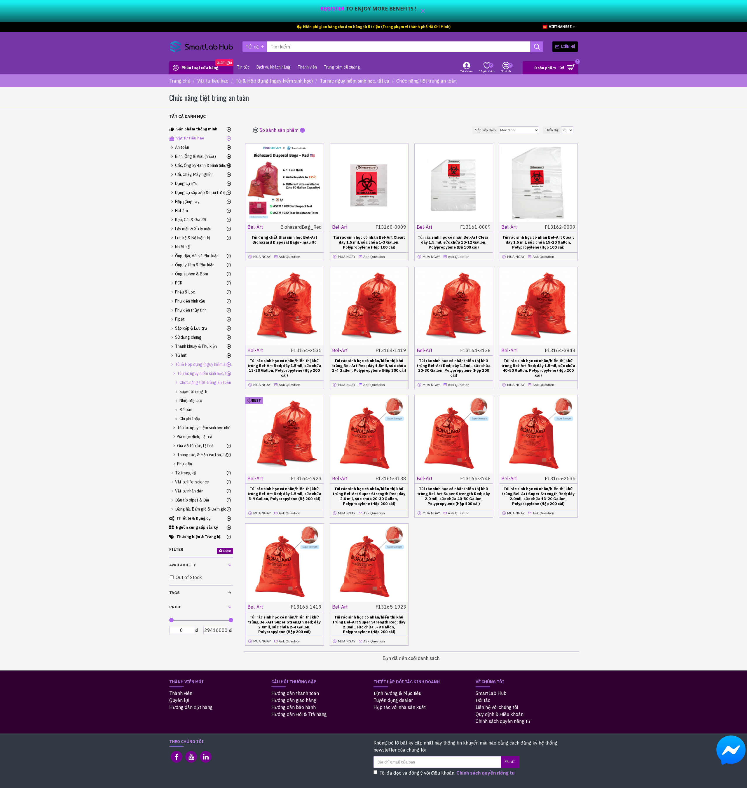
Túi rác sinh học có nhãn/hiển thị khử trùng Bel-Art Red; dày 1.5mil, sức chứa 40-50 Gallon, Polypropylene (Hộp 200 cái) (538, 368)
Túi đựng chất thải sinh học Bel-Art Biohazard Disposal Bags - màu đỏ (284, 240)
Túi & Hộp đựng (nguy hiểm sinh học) (274, 81)
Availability (182, 564)
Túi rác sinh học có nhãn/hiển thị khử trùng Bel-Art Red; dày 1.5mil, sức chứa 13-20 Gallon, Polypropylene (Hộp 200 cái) (284, 368)
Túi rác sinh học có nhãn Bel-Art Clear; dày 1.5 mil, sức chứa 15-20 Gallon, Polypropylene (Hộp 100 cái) (538, 242)
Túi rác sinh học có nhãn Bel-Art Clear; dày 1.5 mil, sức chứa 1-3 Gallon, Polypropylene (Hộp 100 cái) (369, 242)
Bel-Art (255, 227)
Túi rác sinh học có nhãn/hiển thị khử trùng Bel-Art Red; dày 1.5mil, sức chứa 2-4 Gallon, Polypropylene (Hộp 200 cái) (369, 366)
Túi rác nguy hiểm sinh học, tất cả (354, 81)
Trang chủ (179, 81)
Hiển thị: (552, 130)
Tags (174, 592)
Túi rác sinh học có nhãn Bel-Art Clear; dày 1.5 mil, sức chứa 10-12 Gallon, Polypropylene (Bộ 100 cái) (454, 242)
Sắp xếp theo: (486, 130)
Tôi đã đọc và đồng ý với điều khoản (447, 773)
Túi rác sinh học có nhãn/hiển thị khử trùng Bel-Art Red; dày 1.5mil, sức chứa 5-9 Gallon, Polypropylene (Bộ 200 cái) (284, 494)
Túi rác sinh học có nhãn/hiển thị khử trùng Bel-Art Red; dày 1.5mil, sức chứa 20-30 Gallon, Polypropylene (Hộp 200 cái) (454, 368)
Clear (227, 550)
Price (175, 606)
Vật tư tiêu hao (212, 81)
